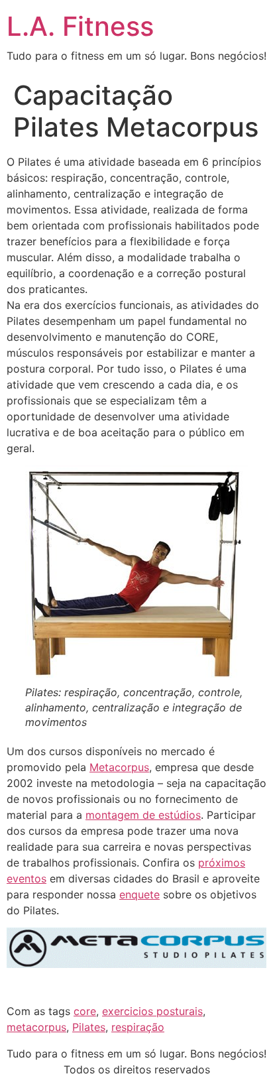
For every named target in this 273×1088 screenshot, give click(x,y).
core (85, 1011)
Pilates (88, 1027)
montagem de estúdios (143, 814)
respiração (137, 1027)
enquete (139, 894)
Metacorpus (119, 767)
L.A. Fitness (80, 26)
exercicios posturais (152, 1011)
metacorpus (36, 1027)
